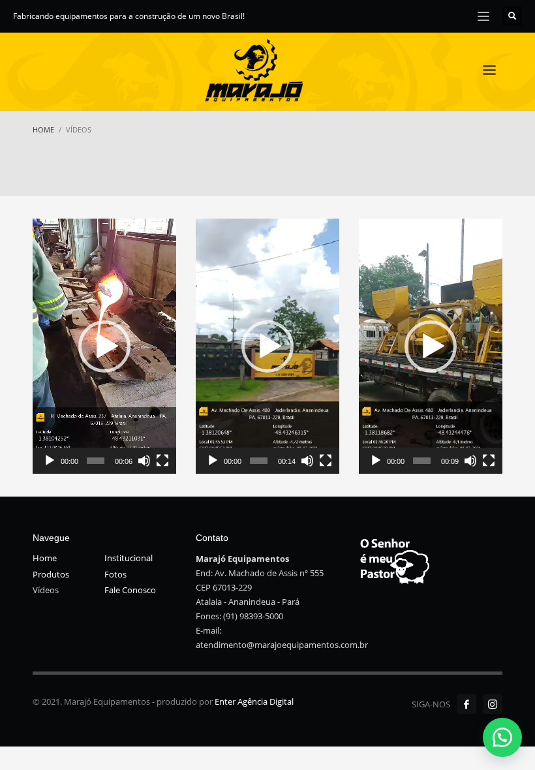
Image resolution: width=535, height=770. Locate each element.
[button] (104, 346)
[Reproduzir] (49, 460)
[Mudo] (144, 460)
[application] (104, 346)
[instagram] (492, 704)
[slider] (95, 460)
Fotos (115, 574)
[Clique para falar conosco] (502, 737)
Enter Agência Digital (254, 701)
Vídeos (46, 590)
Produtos (51, 574)
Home (45, 558)
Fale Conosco (130, 590)
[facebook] (466, 704)
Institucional (128, 558)
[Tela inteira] (162, 460)
